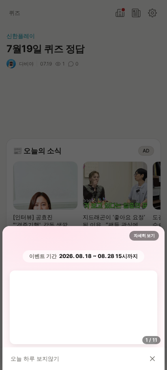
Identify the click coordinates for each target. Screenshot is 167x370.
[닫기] (152, 359)
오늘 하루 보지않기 (35, 358)
